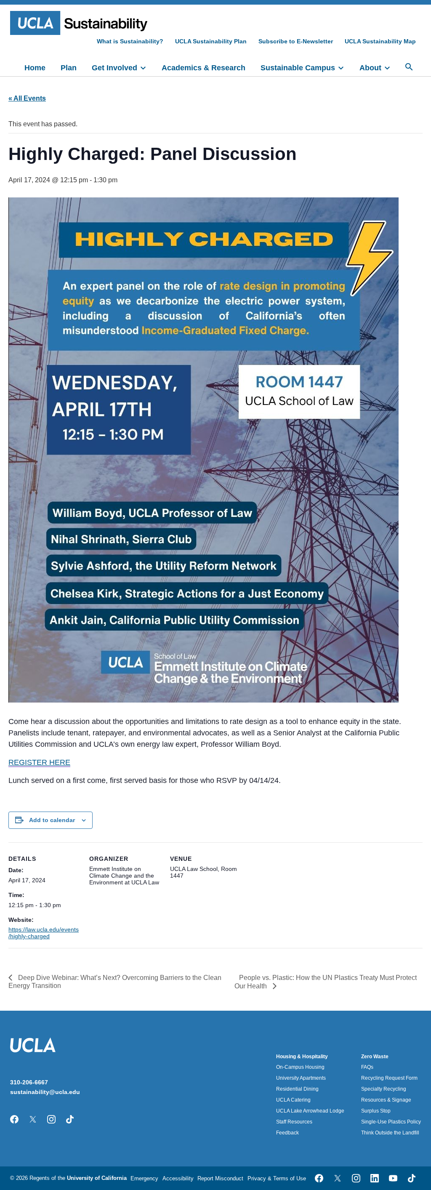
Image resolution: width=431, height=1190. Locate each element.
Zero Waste (374, 1057)
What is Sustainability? (130, 41)
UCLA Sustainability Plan (211, 41)
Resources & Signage (386, 1100)
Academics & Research (203, 68)
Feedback (287, 1133)
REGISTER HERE (39, 762)
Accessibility (178, 1178)
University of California (97, 1178)
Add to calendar (52, 820)
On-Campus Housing (300, 1067)
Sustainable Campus (298, 68)
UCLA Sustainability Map (380, 41)
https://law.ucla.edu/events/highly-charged (43, 933)
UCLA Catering (293, 1100)
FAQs (367, 1067)
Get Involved (114, 68)
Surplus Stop (376, 1111)
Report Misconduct (220, 1178)
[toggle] (147, 67)
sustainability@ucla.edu (45, 1092)
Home (34, 68)
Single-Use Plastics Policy (391, 1122)
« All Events (27, 98)
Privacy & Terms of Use (276, 1178)
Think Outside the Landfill (390, 1133)
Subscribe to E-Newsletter (295, 41)
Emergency (144, 1178)
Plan (69, 68)
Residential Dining (297, 1089)
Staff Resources (294, 1122)
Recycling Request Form (389, 1078)
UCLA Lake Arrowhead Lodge (310, 1111)
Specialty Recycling (383, 1089)
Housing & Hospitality (302, 1057)
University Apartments (301, 1078)
